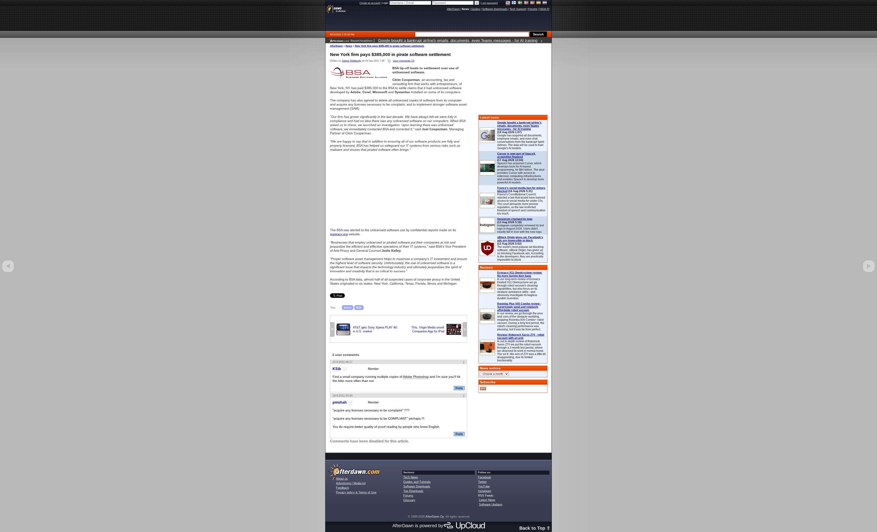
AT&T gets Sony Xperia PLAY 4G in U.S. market (366, 329)
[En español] (538, 3)
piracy (347, 307)
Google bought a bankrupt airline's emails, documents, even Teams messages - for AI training (519, 126)
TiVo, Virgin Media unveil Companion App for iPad (436, 329)
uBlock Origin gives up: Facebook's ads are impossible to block (520, 239)
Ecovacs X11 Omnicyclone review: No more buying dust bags (519, 274)
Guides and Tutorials (417, 482)
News (349, 46)
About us (342, 478)
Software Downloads (416, 486)
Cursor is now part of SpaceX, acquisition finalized (516, 155)
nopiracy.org (339, 234)
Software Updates (490, 504)
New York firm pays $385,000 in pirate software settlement (389, 46)
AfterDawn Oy (434, 516)
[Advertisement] (398, 188)
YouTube (484, 486)
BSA (359, 307)
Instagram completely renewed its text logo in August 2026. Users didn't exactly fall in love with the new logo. (520, 228)
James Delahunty (351, 60)
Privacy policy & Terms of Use (356, 492)
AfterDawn (336, 46)
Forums (408, 495)
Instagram (484, 491)
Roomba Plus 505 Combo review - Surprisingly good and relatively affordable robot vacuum (519, 307)
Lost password (489, 3)
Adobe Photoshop (416, 376)
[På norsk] (526, 3)
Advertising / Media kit (351, 483)
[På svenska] (520, 3)
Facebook (484, 477)
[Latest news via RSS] (483, 388)
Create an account (369, 3)
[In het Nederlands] (545, 3)
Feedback (342, 488)
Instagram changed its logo (514, 219)
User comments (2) (404, 60)
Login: (385, 3)
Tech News (410, 477)
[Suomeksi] (514, 3)
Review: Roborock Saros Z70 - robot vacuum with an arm (520, 336)
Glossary (409, 500)
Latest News (487, 500)
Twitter (482, 482)
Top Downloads (413, 491)
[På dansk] (532, 3)
